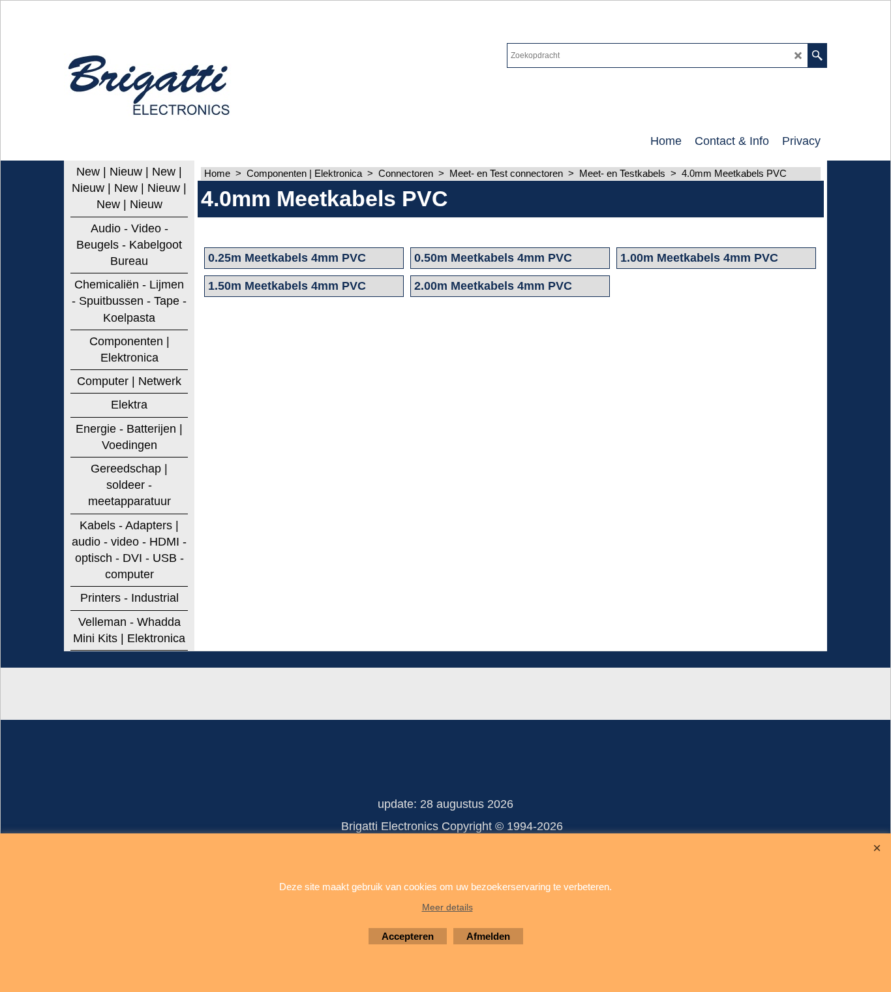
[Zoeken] (817, 55)
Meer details (447, 907)
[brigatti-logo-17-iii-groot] (150, 82)
